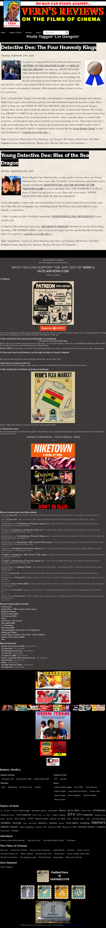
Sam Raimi (33, 823)
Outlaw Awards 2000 (41, 779)
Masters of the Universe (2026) (12, 637)
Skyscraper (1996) (8, 623)
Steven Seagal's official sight (78, 854)
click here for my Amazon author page (53, 341)
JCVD (30, 819)
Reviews (28, 33)
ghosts (3, 819)
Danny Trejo (36, 815)
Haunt (3, 618)
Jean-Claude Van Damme (77, 791)
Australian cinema (39, 811)
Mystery (47, 244)
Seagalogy (85, 823)
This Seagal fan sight (28, 857)
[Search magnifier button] (66, 32)
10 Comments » (78, 143)
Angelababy (13, 240)
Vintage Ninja (58, 857)
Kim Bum (55, 240)
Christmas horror (8, 815)
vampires (101, 827)
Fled (3, 639)
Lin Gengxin (56, 139)
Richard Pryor (59, 854)
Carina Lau (13, 139)
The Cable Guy (7, 667)
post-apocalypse (98, 819)
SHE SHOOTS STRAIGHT (55, 226)
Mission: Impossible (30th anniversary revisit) (18, 658)
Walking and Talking (8, 632)
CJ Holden (5, 555)
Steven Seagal (59, 795)
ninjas (88, 819)
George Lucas (100, 815)
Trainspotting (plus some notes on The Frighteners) (20, 630)
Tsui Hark (94, 139)
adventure (7, 810)
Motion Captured (27, 854)
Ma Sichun (69, 139)
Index (3, 787)
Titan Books (70, 840)
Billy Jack (4, 850)
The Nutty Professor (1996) (11, 665)
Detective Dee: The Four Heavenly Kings (48, 47)
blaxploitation (53, 811)
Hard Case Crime (34, 840)
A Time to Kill (12, 515)
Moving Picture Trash (44, 854)
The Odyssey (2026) (9, 616)
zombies (14, 831)
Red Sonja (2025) (7, 628)
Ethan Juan (25, 139)
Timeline (38, 787)
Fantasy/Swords (27, 143)
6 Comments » (70, 244)
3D (1, 810)
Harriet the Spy (7, 660)
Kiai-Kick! (70, 850)
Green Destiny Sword (84, 128)
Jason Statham (20, 819)
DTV (56, 779)
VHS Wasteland (44, 857)
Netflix (69, 819)
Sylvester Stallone (90, 795)
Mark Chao (82, 139)
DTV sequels (85, 814)
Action (14, 143)
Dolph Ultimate (58, 850)
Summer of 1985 (54, 827)
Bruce (62, 810)
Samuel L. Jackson (47, 823)
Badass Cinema (15, 33)
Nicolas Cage (95, 791)
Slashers (63, 779)
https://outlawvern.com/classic (75, 925)
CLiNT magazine (7, 867)
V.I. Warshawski (7, 625)
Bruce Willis (78, 787)
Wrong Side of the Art (74, 857)
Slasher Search (9, 826)
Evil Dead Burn (7, 648)
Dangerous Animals (24, 567)
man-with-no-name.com (9, 854)
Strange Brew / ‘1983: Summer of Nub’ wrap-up (34, 542)
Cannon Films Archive (19, 850)
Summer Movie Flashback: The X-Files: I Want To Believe (23, 635)
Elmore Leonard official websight (13, 840)
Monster (54, 143)
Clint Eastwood (91, 787)
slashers (98, 822)
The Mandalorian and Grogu (11, 651)
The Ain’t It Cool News (9, 857)
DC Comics (47, 815)
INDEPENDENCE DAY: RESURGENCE (73, 216)
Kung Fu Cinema (83, 850)
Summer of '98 (41, 827)
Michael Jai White (57, 819)
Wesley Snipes (59, 799)
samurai (61, 823)
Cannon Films (86, 811)
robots (25, 823)
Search (38, 33)
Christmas (99, 810)
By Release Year (26, 787)
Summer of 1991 (69, 827)
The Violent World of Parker (53, 840)
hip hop (9, 819)
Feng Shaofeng (40, 139)
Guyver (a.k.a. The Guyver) (11, 621)
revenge (16, 823)
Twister (4, 662)
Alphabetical (12, 787)
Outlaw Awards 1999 (23, 779)
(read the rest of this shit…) (36, 132)
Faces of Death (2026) (20, 584)
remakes (5, 822)
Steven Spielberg (74, 795)
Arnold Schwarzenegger (63, 787)
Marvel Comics (41, 819)
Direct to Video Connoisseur (40, 850)
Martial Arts (43, 143)
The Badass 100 (7, 779)
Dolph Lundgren (60, 791)
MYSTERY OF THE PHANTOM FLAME (44, 65)
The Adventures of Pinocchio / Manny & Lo (33, 524)
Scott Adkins (72, 823)
